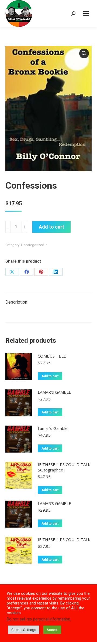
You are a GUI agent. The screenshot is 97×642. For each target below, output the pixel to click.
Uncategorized (32, 245)
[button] (84, 53)
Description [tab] (16, 302)
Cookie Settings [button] (23, 630)
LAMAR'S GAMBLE (54, 392)
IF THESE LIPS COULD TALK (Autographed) (64, 467)
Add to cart (51, 227)
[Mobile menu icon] (86, 13)
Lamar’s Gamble (53, 428)
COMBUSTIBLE (52, 356)
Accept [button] (52, 630)
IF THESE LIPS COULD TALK (64, 539)
